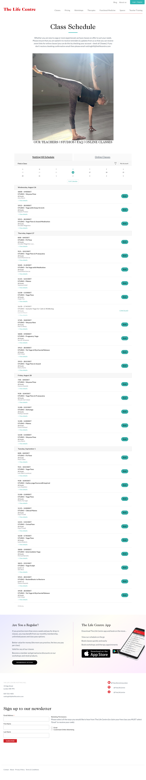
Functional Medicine (107, 10)
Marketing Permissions (58, 717)
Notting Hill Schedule (43, 157)
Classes (57, 10)
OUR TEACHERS (46, 142)
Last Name (7, 732)
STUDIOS (67, 142)
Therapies (91, 10)
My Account (124, 163)
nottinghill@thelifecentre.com (14, 696)
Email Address (9, 715)
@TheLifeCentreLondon (119, 683)
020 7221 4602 (9, 694)
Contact (6, 770)
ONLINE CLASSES (99, 142)
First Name (7, 724)
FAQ (80, 142)
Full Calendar (73, 181)
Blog (115, 2)
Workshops (78, 10)
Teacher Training (135, 10)
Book (124, 196)
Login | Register (137, 2)
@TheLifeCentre (119, 688)
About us (122, 2)
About (12, 770)
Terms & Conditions (32, 770)
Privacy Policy (20, 770)
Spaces (122, 10)
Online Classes (102, 157)
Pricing (67, 10)
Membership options (24, 662)
